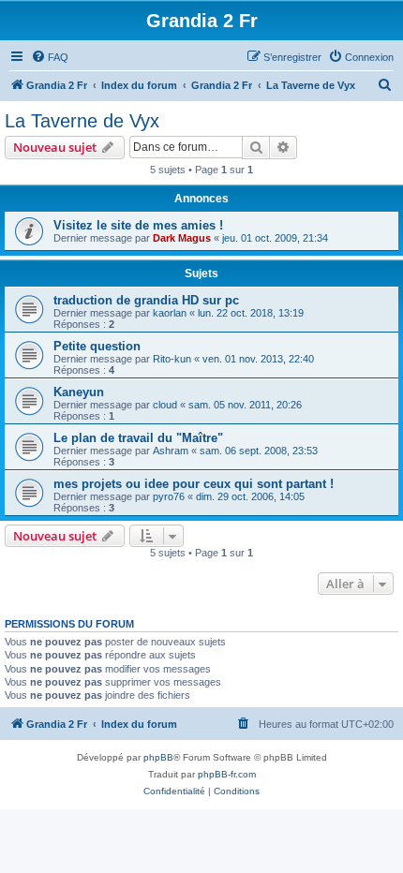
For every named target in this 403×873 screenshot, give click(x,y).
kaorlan (170, 312)
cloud (165, 404)
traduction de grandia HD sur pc (146, 300)
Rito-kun (172, 358)
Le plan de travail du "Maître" (138, 438)
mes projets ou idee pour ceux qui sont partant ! (193, 484)
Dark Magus (182, 238)
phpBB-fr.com (227, 774)
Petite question (97, 346)
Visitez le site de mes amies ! (138, 225)
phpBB (158, 757)
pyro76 (169, 496)
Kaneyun (78, 392)
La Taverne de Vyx (82, 121)
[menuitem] (49, 57)
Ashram (170, 450)
